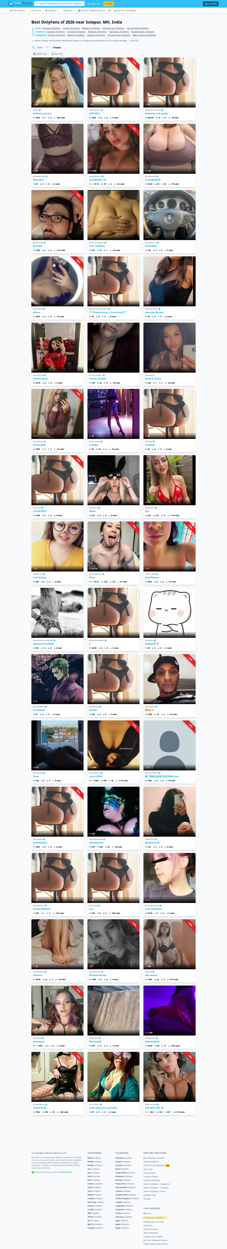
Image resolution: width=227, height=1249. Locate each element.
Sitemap (147, 1198)
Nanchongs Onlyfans (114, 28)
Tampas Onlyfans (51, 28)
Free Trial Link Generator (156, 1165)
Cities (39, 47)
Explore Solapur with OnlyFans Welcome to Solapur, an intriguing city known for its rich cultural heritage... (86, 40)
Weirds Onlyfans (76, 35)
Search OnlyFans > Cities (154, 1191)
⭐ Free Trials (35, 10)
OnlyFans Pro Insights (153, 1236)
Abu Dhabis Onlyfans (138, 28)
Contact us (148, 1225)
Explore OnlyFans (151, 1161)
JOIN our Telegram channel (92, 10)
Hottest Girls (95, 3)
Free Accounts (149, 1173)
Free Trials (148, 1169)
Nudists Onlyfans (96, 35)
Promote (108, 3)
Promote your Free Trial (153, 1222)
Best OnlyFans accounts (153, 1158)
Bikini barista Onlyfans (144, 35)
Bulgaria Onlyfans (97, 31)
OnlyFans (52, 10)
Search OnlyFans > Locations (156, 1187)
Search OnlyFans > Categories (156, 1184)
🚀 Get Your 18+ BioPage (125, 10)
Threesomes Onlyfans (119, 35)
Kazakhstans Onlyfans (142, 31)
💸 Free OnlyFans (17, 10)
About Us (147, 1213)
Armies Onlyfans (56, 35)
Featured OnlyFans (151, 1180)
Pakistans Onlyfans (119, 31)
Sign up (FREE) (210, 3)
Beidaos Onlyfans (91, 28)
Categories (68, 10)
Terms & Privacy (150, 1229)
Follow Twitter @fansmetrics (155, 1244)
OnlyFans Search (150, 1176)
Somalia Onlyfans (76, 31)
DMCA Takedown (150, 1233)
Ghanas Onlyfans (56, 31)
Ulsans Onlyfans (71, 28)
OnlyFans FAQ (149, 1195)
